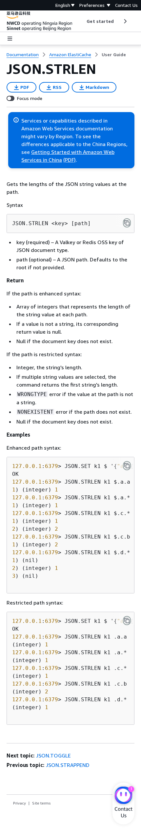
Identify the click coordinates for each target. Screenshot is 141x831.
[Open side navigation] (9, 38)
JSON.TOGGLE (53, 755)
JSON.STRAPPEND (68, 765)
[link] (114, 54)
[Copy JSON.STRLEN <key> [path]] (127, 222)
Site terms (41, 803)
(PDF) (69, 160)
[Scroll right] (125, 21)
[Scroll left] (82, 21)
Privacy (19, 803)
